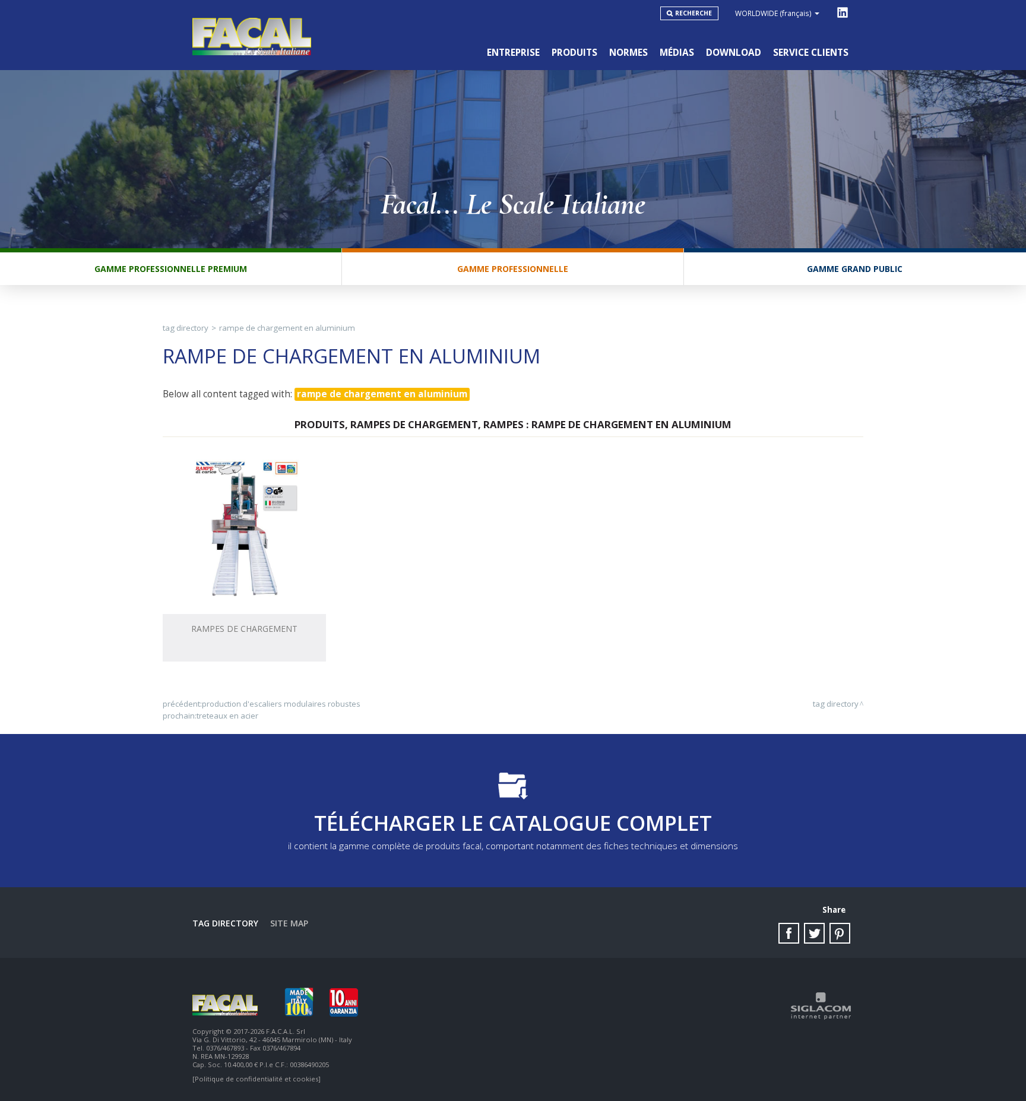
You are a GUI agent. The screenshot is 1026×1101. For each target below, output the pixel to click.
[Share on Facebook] (788, 933)
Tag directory (185, 327)
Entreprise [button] (513, 52)
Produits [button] (574, 52)
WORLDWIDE (773, 13)
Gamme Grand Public (854, 268)
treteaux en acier (227, 715)
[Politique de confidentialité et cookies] (256, 1078)
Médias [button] (677, 52)
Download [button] (733, 52)
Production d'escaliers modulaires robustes (281, 703)
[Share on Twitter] (814, 933)
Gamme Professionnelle (512, 268)
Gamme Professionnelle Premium (170, 268)
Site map (289, 923)
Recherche (693, 13)
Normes (628, 52)
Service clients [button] (810, 52)
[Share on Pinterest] (839, 933)
